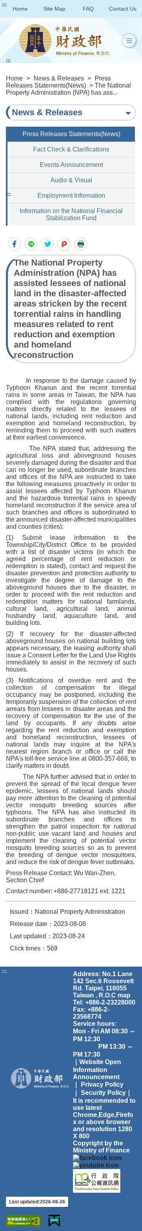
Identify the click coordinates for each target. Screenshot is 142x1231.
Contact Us (122, 9)
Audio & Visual (71, 180)
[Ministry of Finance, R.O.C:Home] (64, 40)
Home (20, 9)
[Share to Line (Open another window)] (30, 244)
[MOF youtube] (96, 1165)
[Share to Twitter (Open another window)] (47, 244)
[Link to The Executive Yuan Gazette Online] (96, 1180)
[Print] (80, 244)
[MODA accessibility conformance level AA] (23, 1221)
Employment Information (71, 195)
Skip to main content (29, 4)
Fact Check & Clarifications (71, 149)
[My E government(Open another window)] (54, 1221)
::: (4, 4)
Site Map (54, 9)
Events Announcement (71, 164)
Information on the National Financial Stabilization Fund (71, 214)
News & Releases (59, 78)
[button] (129, 40)
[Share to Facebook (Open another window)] (14, 244)
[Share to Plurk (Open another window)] (64, 244)
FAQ (88, 9)
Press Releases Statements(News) (58, 82)
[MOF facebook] (97, 1157)
